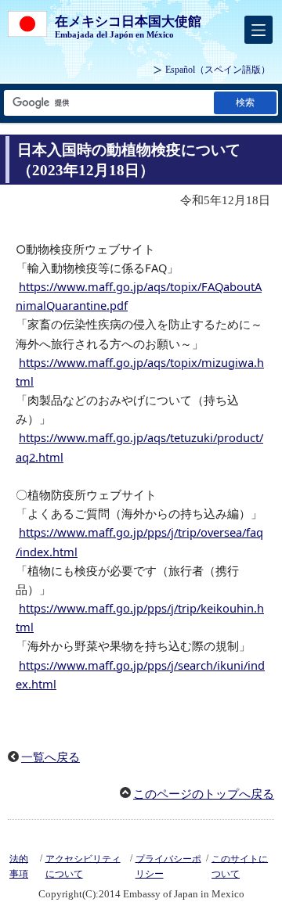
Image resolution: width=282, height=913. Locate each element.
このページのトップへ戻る (203, 794)
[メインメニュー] (258, 30)
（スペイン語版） (217, 69)
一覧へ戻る (50, 757)
